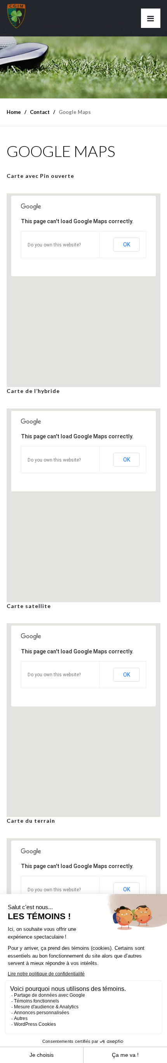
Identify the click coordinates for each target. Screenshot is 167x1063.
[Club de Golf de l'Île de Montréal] (16, 14)
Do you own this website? (54, 245)
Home (14, 112)
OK (126, 244)
